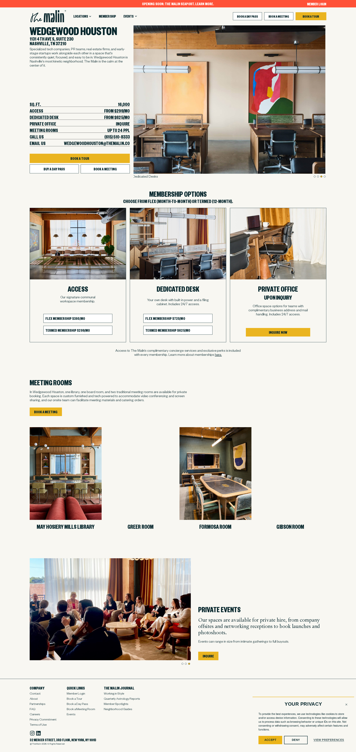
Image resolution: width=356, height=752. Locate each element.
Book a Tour (74, 698)
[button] (346, 704)
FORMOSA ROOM (215, 526)
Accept (270, 739)
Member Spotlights (116, 703)
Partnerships (37, 703)
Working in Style (114, 693)
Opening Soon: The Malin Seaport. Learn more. (178, 3)
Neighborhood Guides (118, 709)
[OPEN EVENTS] (136, 16)
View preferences (329, 739)
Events (71, 714)
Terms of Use (38, 724)
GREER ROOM (141, 526)
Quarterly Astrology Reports (122, 698)
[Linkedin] (38, 733)
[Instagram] (32, 733)
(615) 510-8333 (117, 137)
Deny (296, 739)
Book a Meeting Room (81, 709)
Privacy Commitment (43, 719)
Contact (35, 693)
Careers (35, 714)
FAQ (32, 709)
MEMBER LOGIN (316, 4)
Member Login (76, 693)
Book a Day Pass (77, 703)
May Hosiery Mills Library (66, 526)
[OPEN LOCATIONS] (90, 16)
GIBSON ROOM (290, 526)
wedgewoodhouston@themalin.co (97, 143)
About (34, 698)
